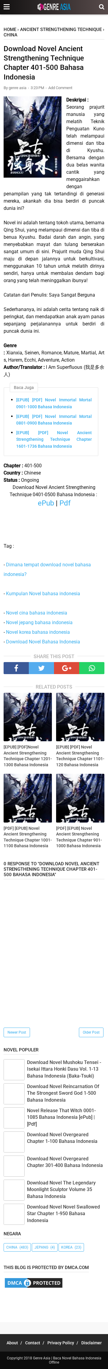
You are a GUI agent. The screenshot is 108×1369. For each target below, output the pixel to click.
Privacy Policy (60, 1342)
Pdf (64, 503)
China (11, 1247)
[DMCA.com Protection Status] (34, 1287)
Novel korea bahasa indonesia (38, 632)
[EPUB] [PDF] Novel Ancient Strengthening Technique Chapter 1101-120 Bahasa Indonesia (80, 756)
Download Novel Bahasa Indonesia (43, 642)
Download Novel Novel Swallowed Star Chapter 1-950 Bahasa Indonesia (63, 1213)
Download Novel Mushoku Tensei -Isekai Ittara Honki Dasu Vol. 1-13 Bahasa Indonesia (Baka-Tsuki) (64, 1069)
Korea (67, 1247)
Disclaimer (91, 1342)
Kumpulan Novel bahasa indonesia (43, 593)
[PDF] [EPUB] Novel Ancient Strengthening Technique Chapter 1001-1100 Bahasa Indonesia (28, 837)
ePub (46, 503)
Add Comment (60, 88)
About (12, 1342)
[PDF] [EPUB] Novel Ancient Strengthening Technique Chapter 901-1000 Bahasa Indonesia (79, 837)
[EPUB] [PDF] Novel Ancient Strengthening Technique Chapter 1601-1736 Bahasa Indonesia (54, 439)
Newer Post (17, 1032)
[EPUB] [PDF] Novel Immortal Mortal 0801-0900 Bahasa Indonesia (54, 419)
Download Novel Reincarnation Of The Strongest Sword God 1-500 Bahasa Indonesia (63, 1093)
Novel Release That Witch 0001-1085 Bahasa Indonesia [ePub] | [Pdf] (61, 1117)
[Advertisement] (56, 1303)
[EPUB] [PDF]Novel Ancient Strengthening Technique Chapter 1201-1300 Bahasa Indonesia (28, 756)
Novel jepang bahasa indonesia (39, 622)
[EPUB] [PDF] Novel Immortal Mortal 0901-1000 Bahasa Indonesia (54, 403)
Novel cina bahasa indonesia (36, 613)
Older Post (91, 1032)
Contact (32, 1342)
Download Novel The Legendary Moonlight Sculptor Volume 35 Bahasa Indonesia (61, 1189)
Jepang (41, 1247)
